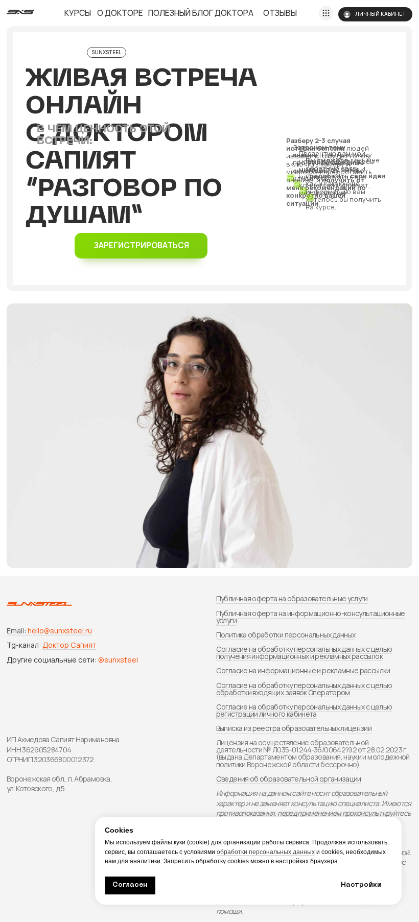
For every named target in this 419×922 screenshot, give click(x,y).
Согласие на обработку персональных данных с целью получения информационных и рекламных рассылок (304, 652)
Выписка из (233, 728)
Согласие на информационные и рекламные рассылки (303, 670)
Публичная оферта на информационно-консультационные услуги (310, 616)
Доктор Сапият (69, 645)
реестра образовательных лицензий (312, 728)
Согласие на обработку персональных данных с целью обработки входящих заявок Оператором (304, 688)
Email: (16, 630)
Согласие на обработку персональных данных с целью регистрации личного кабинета (304, 710)
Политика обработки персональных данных (286, 635)
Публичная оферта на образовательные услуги (292, 598)
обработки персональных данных (266, 852)
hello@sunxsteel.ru (60, 630)
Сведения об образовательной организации (288, 779)
